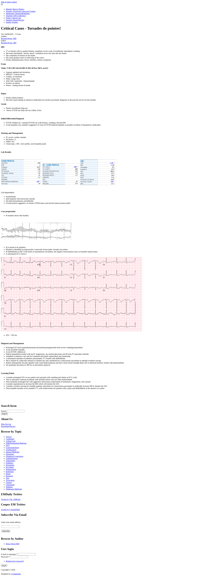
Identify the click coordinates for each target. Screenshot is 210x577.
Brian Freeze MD (12, 544)
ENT (8, 445)
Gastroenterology (12, 448)
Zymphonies (16, 574)
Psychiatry (10, 467)
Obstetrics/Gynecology (14, 456)
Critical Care (11, 441)
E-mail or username (9, 554)
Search (4, 411)
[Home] (2, 4)
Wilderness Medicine (14, 489)
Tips (7, 478)
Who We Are (6, 424)
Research (9, 476)
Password (5, 557)
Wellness (9, 487)
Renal (8, 474)
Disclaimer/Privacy (8, 426)
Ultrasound (10, 485)
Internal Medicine (12, 452)
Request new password (15, 561)
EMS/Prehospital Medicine (16, 443)
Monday (15, 9)
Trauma (9, 483)
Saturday (15, 20)
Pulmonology (11, 469)
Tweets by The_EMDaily (11, 499)
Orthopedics (10, 461)
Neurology (10, 454)
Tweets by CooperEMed (10, 510)
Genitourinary (11, 450)
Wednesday (18, 13)
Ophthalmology (12, 458)
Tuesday (20, 11)
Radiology (10, 472)
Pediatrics (9, 463)
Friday (13, 18)
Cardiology (10, 439)
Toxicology (10, 480)
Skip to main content (9, 2)
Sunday (12, 22)
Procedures (10, 465)
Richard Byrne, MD (8, 38)
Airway (9, 437)
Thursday (16, 16)
